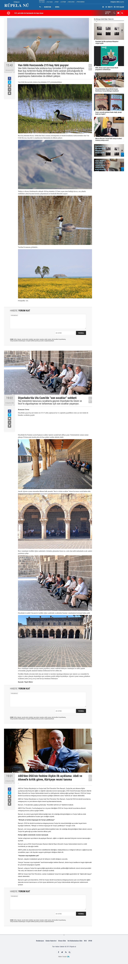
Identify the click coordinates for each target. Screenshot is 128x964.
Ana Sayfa (42, 2)
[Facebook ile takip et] (58, 952)
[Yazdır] (9, 89)
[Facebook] (9, 78)
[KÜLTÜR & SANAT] (40, 7)
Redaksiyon (40, 941)
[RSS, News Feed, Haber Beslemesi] (66, 952)
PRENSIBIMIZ (80, 2)
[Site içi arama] (122, 13)
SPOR (90, 941)
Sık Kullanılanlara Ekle (75, 941)
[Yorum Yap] (9, 93)
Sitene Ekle (62, 941)
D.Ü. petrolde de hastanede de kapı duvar (28, 12)
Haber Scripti (62, 957)
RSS (85, 941)
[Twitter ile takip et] (62, 952)
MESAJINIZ (71, 2)
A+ (90, 65)
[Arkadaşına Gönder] (9, 85)
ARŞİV (57, 2)
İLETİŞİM (63, 2)
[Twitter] (9, 82)
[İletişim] (118, 13)
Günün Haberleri (51, 941)
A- (90, 69)
